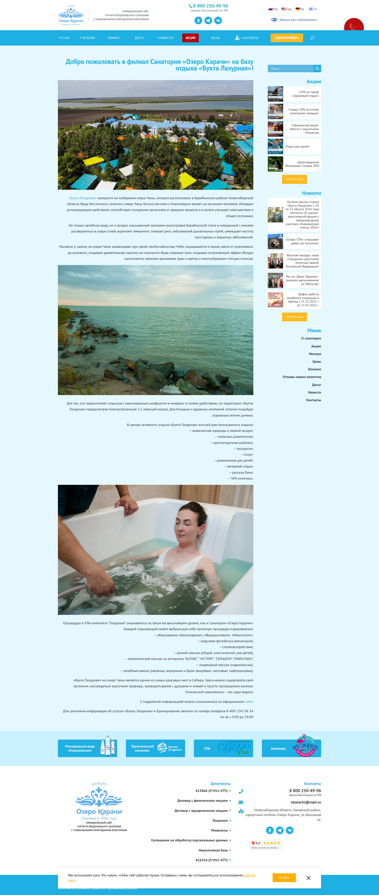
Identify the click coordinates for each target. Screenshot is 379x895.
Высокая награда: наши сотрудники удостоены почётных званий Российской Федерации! (302, 260)
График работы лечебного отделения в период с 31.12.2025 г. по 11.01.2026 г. (303, 299)
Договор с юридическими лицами (201, 810)
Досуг (139, 38)
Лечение (88, 38)
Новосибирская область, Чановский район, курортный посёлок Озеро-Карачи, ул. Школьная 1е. (283, 815)
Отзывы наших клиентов (302, 377)
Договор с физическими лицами (202, 800)
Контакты (250, 38)
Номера (113, 38)
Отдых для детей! (297, 146)
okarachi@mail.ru (306, 802)
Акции (190, 38)
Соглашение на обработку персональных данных (189, 840)
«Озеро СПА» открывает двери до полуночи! (302, 241)
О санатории (311, 338)
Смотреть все (294, 179)
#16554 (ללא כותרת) (212, 860)
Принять (284, 877)
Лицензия (220, 820)
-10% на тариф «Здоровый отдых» (305, 94)
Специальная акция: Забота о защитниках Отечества (304, 129)
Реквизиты (219, 830)
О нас (65, 38)
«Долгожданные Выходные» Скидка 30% (302, 164)
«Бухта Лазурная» (82, 198)
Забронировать (287, 38)
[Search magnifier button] (317, 68)
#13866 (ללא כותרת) (212, 790)
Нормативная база (213, 850)
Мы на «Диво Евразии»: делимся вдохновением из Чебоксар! (302, 280)
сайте (249, 701)
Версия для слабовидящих (298, 20)
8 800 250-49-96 (305, 792)
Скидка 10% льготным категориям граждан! (303, 111)
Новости (166, 38)
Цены (215, 38)
